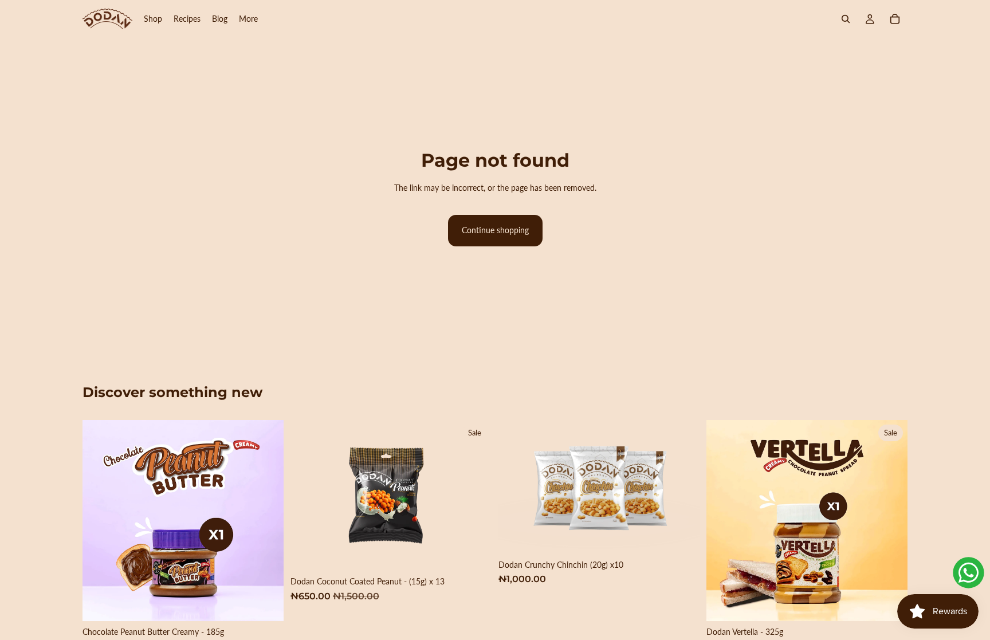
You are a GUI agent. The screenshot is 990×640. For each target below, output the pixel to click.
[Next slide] (890, 520)
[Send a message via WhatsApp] (968, 572)
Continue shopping (495, 230)
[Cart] (894, 19)
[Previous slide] (723, 520)
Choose (483, 552)
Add (275, 603)
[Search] (845, 19)
